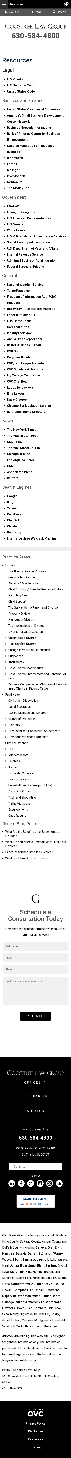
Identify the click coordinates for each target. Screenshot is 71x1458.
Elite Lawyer (15, 393)
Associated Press (19, 472)
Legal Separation (19, 706)
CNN (10, 466)
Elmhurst (29, 1259)
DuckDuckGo (16, 514)
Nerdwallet (14, 182)
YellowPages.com (19, 290)
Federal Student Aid (21, 315)
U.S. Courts (15, 79)
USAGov (13, 206)
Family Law (12, 694)
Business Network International (29, 127)
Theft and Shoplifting (22, 797)
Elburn (17, 1259)
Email (37, 12)
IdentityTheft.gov (19, 333)
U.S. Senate (15, 224)
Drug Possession (20, 779)
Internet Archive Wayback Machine (32, 538)
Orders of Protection (22, 719)
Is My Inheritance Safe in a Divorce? (29, 852)
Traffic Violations (19, 803)
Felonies (14, 761)
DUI (10, 749)
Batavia (21, 1253)
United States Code (21, 91)
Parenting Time (18, 595)
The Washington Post (22, 436)
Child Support (17, 601)
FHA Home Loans (19, 321)
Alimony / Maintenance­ (23, 583)
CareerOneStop (18, 327)
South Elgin (36, 1265)
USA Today (14, 442)
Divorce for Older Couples (25, 632)
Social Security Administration (28, 242)
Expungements (18, 809)
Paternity (14, 725)
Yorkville (22, 1326)
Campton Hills (23, 1290)
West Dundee (41, 1296)
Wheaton (35, 1111)
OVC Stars (14, 351)
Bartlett (50, 1265)
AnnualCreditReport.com (24, 339)
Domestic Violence (21, 773)
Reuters (12, 478)
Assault (13, 767)
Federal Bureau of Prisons (25, 266)
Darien (32, 1253)
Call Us (14, 12)
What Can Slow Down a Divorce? (26, 858)
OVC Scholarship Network (25, 369)
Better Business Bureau (24, 345)
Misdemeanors (18, 755)
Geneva (40, 1247)
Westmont (53, 1302)
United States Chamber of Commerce (34, 109)
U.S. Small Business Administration (31, 260)
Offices (61, 12)
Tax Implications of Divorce (26, 626)
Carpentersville (22, 1284)
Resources (35, 1439)
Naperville (9, 1296)
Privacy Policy (35, 1423)
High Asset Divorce (21, 619)
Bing (10, 502)
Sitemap (35, 1447)
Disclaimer (35, 1431)
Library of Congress (21, 212)
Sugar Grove (43, 1284)
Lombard (40, 1308)
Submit (35, 1016)
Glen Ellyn (54, 1247)
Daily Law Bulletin (19, 357)
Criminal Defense (16, 743)
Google (12, 496)
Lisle (29, 1308)
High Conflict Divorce (22, 644)
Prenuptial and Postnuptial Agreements (34, 731)
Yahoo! (12, 508)
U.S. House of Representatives (29, 218)
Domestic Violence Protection (28, 737)
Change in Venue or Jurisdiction (29, 650)
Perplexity (14, 532)
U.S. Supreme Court (21, 85)
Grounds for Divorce (21, 577)
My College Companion (23, 375)
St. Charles (36, 1096)
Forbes (12, 164)
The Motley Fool (18, 188)
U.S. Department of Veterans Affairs (32, 248)
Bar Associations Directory (26, 412)
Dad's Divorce (17, 399)
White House (16, 230)
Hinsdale (8, 1253)
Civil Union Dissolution (23, 700)
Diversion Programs (21, 791)
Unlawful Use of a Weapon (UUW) (30, 785)
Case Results (17, 815)
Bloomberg (15, 158)
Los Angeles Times (21, 460)
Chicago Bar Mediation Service (29, 405)
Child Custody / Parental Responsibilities (35, 589)
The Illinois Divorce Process (27, 571)
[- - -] (4, 4)
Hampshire (40, 1272)
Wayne (58, 1253)
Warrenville (36, 1302)
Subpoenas (15, 656)
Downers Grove (13, 1308)
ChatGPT (13, 520)
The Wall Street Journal (24, 448)
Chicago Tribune (18, 454)
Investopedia (16, 176)
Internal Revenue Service (25, 254)
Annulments (16, 662)
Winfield (21, 1302)
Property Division (19, 613)
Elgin (23, 1265)
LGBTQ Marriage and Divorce (27, 713)
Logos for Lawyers (20, 387)
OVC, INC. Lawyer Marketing (27, 363)
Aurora (63, 1259)
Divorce (10, 565)
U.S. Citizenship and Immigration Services (36, 236)
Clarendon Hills (20, 1272)
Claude (12, 526)
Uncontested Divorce (22, 638)
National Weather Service (25, 284)
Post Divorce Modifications (26, 668)
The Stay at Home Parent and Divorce (33, 607)
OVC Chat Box (17, 381)
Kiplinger (13, 170)
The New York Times (21, 430)
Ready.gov (14, 309)
